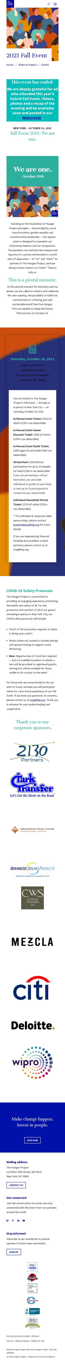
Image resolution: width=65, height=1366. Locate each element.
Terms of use (37, 1341)
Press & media (22, 1341)
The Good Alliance (47, 1356)
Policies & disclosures (18, 1336)
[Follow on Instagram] (7, 1221)
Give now (32, 1140)
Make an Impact (28, 64)
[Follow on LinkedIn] (18, 1221)
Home (9, 64)
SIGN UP (13, 1251)
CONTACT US (16, 1185)
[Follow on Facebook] (13, 1221)
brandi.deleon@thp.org (26, 524)
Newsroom (31, 117)
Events (45, 64)
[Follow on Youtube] (24, 1221)
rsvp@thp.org (37, 700)
